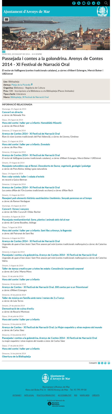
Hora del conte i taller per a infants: (31, 123)
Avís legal (29, 395)
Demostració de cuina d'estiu (18, 308)
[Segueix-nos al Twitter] (79, 2)
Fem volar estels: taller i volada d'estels (23, 176)
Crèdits (95, 395)
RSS (75, 395)
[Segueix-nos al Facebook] (74, 2)
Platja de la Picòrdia (20, 84)
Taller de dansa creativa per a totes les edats (42, 268)
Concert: (15, 209)
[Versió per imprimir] (108, 363)
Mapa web (84, 395)
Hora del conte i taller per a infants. (26, 144)
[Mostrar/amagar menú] (6, 19)
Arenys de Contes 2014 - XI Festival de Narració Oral (31, 133)
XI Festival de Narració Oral (35, 97)
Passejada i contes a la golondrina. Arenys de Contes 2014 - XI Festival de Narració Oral (49, 255)
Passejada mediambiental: (36, 219)
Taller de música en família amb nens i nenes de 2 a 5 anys (33, 298)
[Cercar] (106, 2)
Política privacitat (46, 395)
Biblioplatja (16, 97)
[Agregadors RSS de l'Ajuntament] (98, 2)
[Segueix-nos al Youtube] (84, 2)
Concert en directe (12, 112)
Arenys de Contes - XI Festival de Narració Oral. (45, 287)
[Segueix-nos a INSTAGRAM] (88, 2)
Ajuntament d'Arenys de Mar (26, 12)
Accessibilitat (64, 395)
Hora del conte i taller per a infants (21, 279)
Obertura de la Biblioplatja (16, 356)
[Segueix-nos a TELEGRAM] (93, 2)
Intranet (17, 395)
